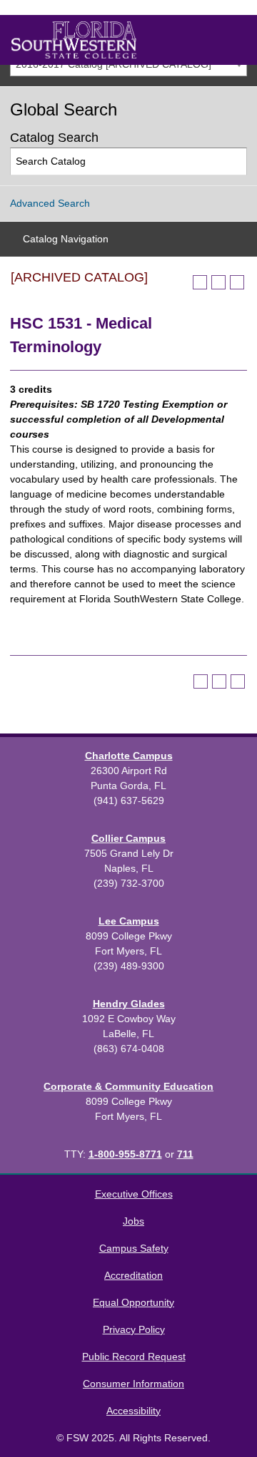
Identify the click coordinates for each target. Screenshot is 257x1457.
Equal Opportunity (133, 1302)
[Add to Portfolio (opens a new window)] (200, 282)
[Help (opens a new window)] (237, 282)
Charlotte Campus (129, 755)
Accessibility (133, 1410)
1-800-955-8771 (125, 1154)
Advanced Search (50, 203)
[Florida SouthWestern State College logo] (74, 40)
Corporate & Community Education (128, 1086)
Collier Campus (128, 838)
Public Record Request (134, 1356)
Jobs (133, 1221)
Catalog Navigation (66, 238)
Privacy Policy (134, 1329)
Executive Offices (134, 1194)
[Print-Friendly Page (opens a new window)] (218, 282)
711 (185, 1154)
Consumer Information (133, 1383)
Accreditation (133, 1275)
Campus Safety (133, 1248)
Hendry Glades (129, 1003)
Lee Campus (129, 921)
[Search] (234, 161)
